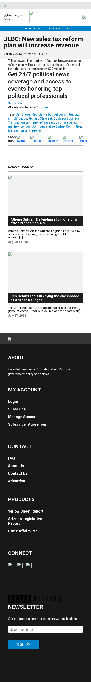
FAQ (11, 458)
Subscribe (15, 103)
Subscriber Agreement (28, 424)
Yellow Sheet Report (25, 511)
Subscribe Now (30, 28)
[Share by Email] (83, 139)
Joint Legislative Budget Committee (56, 126)
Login (44, 107)
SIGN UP (23, 644)
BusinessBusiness (67, 118)
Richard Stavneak (40, 118)
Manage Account (23, 416)
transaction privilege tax (24, 130)
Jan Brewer (24, 114)
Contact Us (18, 473)
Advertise (16, 481)
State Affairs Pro (23, 531)
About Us (16, 466)
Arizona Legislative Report (25, 521)
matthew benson (19, 126)
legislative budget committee (53, 114)
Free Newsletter (59, 28)
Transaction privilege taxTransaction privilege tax (42, 122)
